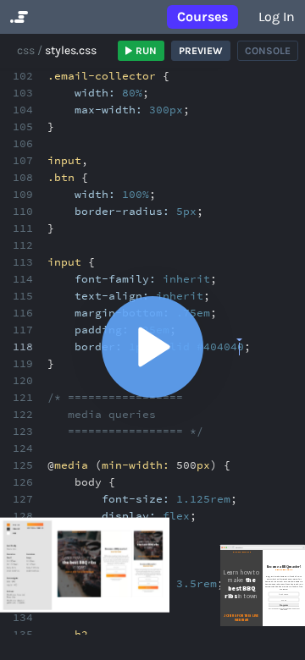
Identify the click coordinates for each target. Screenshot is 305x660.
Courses (202, 16)
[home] (17, 16)
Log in (276, 16)
